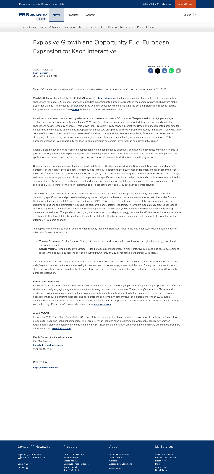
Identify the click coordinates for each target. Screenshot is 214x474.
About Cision (115, 457)
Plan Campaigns (71, 457)
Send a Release (185, 3)
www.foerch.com (61, 328)
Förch (75, 109)
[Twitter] (27, 467)
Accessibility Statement (120, 463)
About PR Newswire (119, 454)
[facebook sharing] (150, 71)
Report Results (71, 467)
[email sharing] (178, 71)
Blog (157, 463)
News (56, 15)
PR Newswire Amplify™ (166, 457)
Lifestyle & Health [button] (94, 27)
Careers (113, 460)
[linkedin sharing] (164, 71)
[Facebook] (23, 467)
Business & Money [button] (50, 27)
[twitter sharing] (157, 71)
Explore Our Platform (74, 454)
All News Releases (164, 454)
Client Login (167, 3)
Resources (24, 3)
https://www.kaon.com (45, 367)
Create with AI (70, 460)
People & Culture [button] (146, 27)
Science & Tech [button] (72, 27)
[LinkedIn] (19, 467)
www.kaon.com (102, 304)
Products (73, 15)
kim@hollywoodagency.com (48, 345)
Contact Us (23, 463)
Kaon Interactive (106, 98)
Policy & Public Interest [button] (120, 27)
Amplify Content (71, 470)
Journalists (58, 3)
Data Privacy (161, 470)
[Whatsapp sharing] (171, 71)
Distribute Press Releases (76, 463)
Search (187, 14)
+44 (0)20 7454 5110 (31, 454)
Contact (90, 15)
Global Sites (115, 468)
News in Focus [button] (28, 27)
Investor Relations (41, 3)
